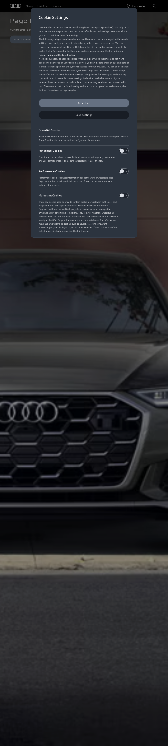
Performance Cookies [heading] (52, 171)
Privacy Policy (46, 54)
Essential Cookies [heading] (50, 130)
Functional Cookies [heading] (51, 150)
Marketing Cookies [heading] (50, 195)
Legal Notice (68, 54)
